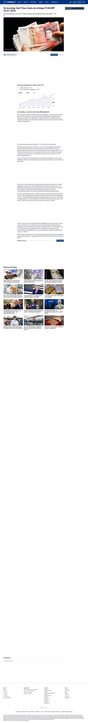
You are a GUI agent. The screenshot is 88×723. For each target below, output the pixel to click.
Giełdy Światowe (67, 697)
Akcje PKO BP (67, 690)
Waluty (25, 2)
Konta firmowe (46, 703)
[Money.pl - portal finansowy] (12, 2)
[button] (74, 2)
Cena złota (66, 689)
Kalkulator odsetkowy (27, 693)
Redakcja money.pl (11, 54)
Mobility (41, 2)
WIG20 (66, 692)
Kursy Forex (67, 695)
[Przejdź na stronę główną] (5, 3)
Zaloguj (79, 2)
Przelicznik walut (6, 696)
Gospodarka (54, 2)
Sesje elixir (66, 693)
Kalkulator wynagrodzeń (28, 692)
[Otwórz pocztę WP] (71, 2)
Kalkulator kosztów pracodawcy (29, 690)
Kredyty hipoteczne (47, 695)
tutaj (27, 720)
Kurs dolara (5, 695)
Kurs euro (5, 692)
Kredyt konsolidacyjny (48, 690)
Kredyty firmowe (47, 700)
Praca (46, 2)
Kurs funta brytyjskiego (7, 697)
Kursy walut (5, 690)
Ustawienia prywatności (66, 711)
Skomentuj (54, 54)
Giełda (19, 2)
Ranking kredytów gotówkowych (49, 693)
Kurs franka (5, 693)
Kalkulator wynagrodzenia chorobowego (31, 689)
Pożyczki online (47, 698)
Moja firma (33, 2)
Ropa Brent (67, 696)
